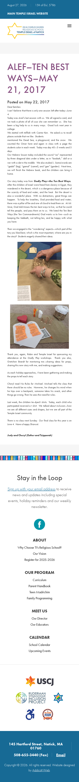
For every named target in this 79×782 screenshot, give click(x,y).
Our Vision (39, 553)
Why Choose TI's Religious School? (40, 547)
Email (60, 755)
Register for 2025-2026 (39, 559)
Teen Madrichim (39, 592)
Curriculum (39, 580)
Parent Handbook (39, 586)
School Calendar (39, 645)
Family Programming (39, 598)
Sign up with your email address (31, 489)
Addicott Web (41, 770)
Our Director (39, 618)
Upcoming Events (40, 651)
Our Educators (39, 624)
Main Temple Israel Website (27, 13)
